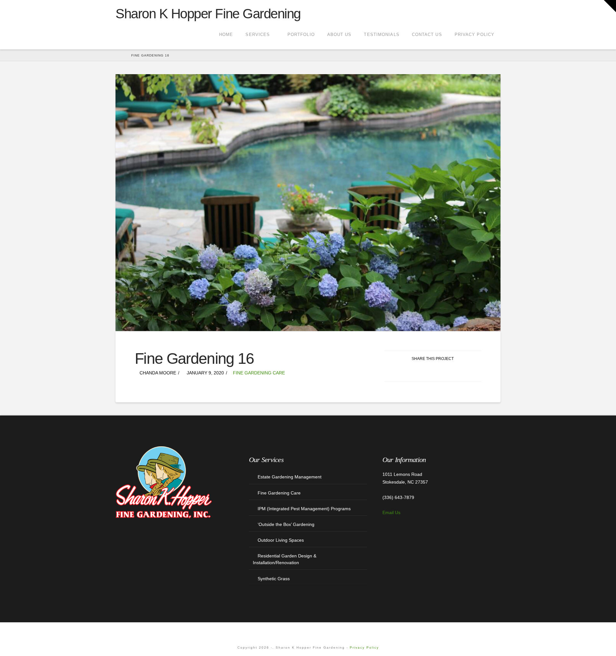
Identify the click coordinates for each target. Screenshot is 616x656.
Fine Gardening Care (259, 372)
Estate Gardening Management (289, 476)
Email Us (391, 512)
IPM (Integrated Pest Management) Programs (304, 508)
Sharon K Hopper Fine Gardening (208, 14)
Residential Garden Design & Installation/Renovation (284, 559)
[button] (610, 6)
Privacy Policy (364, 647)
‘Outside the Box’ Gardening (286, 524)
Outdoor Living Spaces (281, 540)
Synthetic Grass (274, 578)
